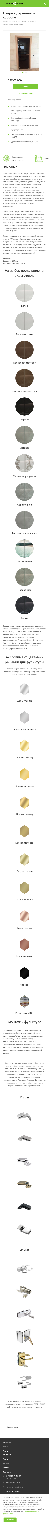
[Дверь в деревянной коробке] (24, 52)
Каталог (6, 1447)
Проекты (6, 1468)
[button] (22, 72)
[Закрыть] (47, 1496)
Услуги (5, 1451)
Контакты (7, 1472)
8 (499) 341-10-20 (13, 1476)
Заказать (25, 86)
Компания (7, 1443)
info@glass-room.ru (13, 1482)
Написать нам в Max (13, 1491)
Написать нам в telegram (15, 1487)
